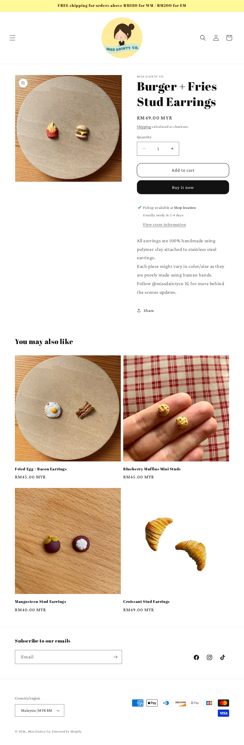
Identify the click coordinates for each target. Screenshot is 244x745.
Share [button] (149, 310)
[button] (12, 37)
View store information (164, 224)
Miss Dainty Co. (39, 731)
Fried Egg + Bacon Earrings (41, 469)
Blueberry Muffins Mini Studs (152, 469)
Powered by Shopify (67, 731)
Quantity (144, 137)
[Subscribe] (115, 657)
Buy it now (183, 187)
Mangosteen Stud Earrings (40, 601)
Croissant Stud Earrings (146, 601)
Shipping (144, 127)
